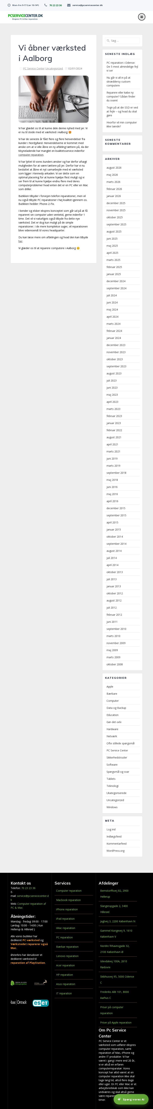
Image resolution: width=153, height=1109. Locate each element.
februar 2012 (114, 614)
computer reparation (30, 154)
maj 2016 (112, 494)
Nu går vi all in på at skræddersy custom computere (118, 81)
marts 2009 (113, 657)
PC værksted (31, 940)
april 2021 (112, 444)
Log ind (111, 829)
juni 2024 (112, 302)
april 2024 (112, 316)
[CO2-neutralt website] (19, 984)
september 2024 (116, 288)
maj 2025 (112, 245)
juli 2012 (112, 607)
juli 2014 (112, 558)
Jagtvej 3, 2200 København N (117, 921)
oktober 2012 (115, 593)
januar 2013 (114, 586)
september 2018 (116, 472)
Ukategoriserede (117, 793)
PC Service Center (34, 68)
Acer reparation (65, 965)
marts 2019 (113, 465)
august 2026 (114, 167)
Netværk (112, 736)
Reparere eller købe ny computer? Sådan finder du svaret (121, 96)
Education (112, 715)
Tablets (111, 779)
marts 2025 (113, 260)
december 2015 (116, 508)
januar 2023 (114, 423)
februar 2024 (114, 331)
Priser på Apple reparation (116, 1022)
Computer (113, 700)
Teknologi (112, 786)
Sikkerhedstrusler (117, 757)
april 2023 (112, 402)
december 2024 (116, 281)
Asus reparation (65, 984)
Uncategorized (54, 68)
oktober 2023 (115, 359)
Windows (112, 807)
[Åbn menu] (141, 17)
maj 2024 (112, 309)
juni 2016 (112, 487)
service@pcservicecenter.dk (87, 5)
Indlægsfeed (114, 836)
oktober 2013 (115, 572)
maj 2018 (112, 480)
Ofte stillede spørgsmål (121, 743)
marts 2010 (113, 636)
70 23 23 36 (55, 5)
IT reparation (64, 993)
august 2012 (114, 600)
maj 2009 (112, 650)
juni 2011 (112, 621)
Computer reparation (69, 890)
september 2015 (116, 515)
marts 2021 (113, 451)
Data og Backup (116, 708)
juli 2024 (112, 295)
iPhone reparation (67, 909)
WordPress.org (115, 850)
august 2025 (114, 231)
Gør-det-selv (114, 722)
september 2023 (116, 366)
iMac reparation (65, 928)
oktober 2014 (115, 536)
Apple (110, 686)
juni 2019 (112, 458)
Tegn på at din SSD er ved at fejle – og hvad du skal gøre (122, 111)
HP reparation (64, 974)
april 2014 (112, 565)
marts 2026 (113, 182)
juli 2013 (112, 579)
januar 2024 (114, 338)
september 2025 (116, 224)
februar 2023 (114, 416)
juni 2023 (112, 387)
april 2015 (112, 522)
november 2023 (116, 352)
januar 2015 (114, 529)
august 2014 (114, 551)
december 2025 (116, 203)
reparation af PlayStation (28, 962)
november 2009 (116, 643)
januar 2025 (114, 274)
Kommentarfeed (117, 843)
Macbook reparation (68, 900)
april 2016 (112, 501)
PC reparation (64, 937)
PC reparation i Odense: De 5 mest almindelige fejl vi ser (122, 66)
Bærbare (112, 693)
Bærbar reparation (67, 946)
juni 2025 (112, 238)
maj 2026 (112, 174)
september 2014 (116, 543)
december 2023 (116, 345)
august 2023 (114, 373)
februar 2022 (114, 430)
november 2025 (116, 210)
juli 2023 (112, 380)
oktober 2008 (115, 664)
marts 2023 (113, 409)
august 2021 (114, 437)
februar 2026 (114, 189)
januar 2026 (114, 196)
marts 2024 (113, 323)
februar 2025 (114, 267)
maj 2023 (112, 394)
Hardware (112, 729)
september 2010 (116, 629)
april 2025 (112, 253)
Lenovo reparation (67, 956)
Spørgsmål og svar (118, 771)
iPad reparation (65, 918)
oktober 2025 (115, 217)
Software (112, 764)
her (20, 241)
